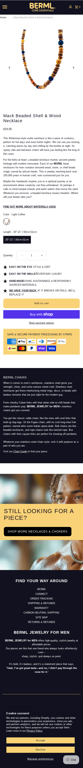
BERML (41, 589)
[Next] (73, 67)
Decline (40, 749)
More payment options (41, 322)
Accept (40, 740)
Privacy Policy (34, 730)
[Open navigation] (11, 7)
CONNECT (42, 594)
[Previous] (9, 67)
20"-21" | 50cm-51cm (17, 239)
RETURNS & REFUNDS (41, 622)
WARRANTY (41, 608)
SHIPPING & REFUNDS (41, 603)
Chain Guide (20, 451)
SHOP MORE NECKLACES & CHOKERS (38, 531)
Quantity (8, 255)
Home (3, 17)
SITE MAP (42, 617)
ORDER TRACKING (41, 598)
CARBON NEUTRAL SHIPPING (41, 612)
